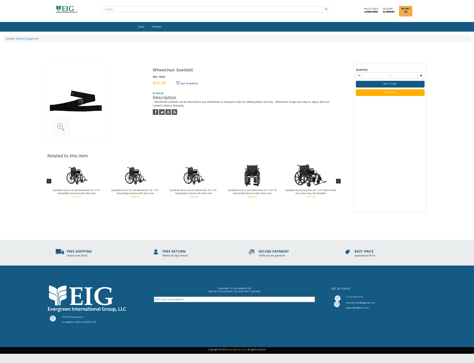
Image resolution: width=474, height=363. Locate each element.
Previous (49, 181)
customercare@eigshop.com (360, 302)
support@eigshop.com (357, 307)
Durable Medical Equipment (22, 38)
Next (338, 181)
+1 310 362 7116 (354, 296)
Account (389, 10)
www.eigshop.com (236, 349)
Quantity (362, 69)
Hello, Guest (371, 10)
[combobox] (212, 9)
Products (156, 26)
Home (141, 26)
